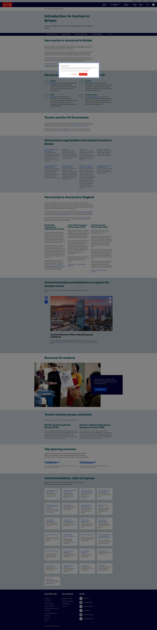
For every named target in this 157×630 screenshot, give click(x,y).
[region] (79, 70)
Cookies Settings (74, 74)
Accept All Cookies (83, 74)
